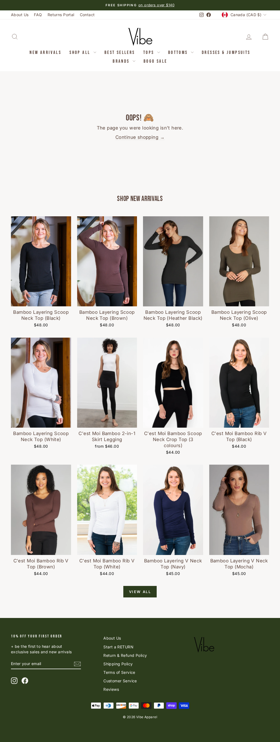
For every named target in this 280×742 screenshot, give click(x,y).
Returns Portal (61, 14)
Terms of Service (119, 672)
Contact (87, 14)
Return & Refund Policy (125, 655)
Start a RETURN (118, 647)
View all (140, 591)
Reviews (111, 689)
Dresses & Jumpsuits (226, 52)
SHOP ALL (80, 52)
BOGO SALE (155, 61)
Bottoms (178, 52)
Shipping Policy (118, 664)
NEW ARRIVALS (45, 52)
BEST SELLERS (119, 52)
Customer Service (120, 680)
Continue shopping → (140, 137)
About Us (19, 14)
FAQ (38, 14)
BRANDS (122, 61)
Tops (149, 52)
